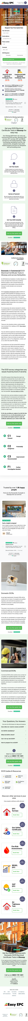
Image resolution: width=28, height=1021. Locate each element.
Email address (5, 36)
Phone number (6, 41)
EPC (5, 991)
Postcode (4, 47)
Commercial (20, 55)
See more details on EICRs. (17, 391)
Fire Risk (14, 993)
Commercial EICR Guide (6, 787)
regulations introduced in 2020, (11, 291)
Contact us (15, 983)
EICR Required (5, 53)
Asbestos (14, 995)
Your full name (5, 30)
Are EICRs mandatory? (8, 730)
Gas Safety (14, 991)
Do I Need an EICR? (20, 782)
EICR (9, 991)
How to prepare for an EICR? (9, 742)
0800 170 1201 (17, 756)
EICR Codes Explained (6, 782)
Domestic (8, 55)
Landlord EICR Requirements (7, 776)
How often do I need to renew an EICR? (12, 727)
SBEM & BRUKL (21, 993)
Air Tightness (21, 991)
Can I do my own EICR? (8, 738)
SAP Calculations (7, 993)
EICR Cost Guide (19, 776)
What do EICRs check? (8, 734)
